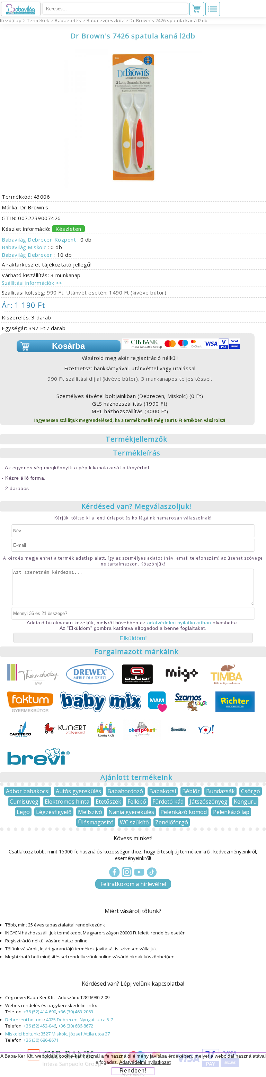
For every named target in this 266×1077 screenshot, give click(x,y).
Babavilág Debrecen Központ (40, 239)
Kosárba (68, 346)
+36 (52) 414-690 (40, 1011)
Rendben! (133, 1071)
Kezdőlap (10, 20)
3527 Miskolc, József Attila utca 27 (75, 1034)
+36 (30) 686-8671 (41, 1040)
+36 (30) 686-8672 (75, 1026)
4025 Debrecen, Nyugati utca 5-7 (79, 1019)
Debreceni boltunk (24, 1019)
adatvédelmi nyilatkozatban (179, 622)
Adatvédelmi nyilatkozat (145, 1062)
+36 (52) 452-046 (40, 1026)
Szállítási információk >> (32, 282)
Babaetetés (68, 20)
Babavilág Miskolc (25, 247)
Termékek (38, 20)
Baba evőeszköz (105, 20)
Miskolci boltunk (22, 1034)
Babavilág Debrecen (28, 254)
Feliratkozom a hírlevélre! (133, 884)
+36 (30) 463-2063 (75, 1011)
